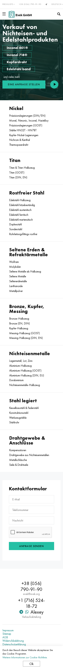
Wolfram (14, 262)
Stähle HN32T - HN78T (23, 130)
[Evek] (20, 14)
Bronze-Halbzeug (19, 318)
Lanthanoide (16, 286)
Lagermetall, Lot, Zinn (20, 360)
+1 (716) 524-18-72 (31, 603)
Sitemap (6, 634)
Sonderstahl (15, 229)
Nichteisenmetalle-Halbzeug (24, 385)
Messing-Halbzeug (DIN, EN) (26, 338)
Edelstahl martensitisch (21, 219)
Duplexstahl (15, 224)
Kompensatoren (17, 450)
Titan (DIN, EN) (18, 177)
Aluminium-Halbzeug (20, 365)
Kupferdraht (17, 62)
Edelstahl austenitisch (20, 210)
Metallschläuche (18, 460)
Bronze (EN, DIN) (19, 323)
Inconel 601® (17, 47)
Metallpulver (16, 291)
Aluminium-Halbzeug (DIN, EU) (26, 375)
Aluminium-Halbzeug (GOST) (25, 370)
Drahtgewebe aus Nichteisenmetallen (29, 455)
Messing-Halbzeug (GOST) (24, 333)
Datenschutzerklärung (14, 644)
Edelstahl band (19, 69)
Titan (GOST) (16, 172)
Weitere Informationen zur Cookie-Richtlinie (24, 657)
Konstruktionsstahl (18, 412)
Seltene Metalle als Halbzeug (25, 271)
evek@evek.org (31, 594)
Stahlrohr (14, 422)
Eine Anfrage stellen (24, 84)
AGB (5, 637)
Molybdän (15, 266)
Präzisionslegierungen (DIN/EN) (27, 115)
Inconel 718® (17, 54)
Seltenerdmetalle (18, 281)
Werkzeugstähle (17, 417)
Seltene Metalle (17, 276)
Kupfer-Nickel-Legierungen (23, 135)
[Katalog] (5, 14)
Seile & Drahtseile (18, 464)
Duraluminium (16, 380)
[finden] (59, 14)
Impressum (8, 630)
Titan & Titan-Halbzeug (22, 167)
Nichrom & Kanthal (19, 140)
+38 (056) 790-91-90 (30, 4)
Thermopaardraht (18, 144)
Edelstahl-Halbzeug (20, 200)
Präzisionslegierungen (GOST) (25, 125)
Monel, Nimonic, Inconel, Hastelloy (28, 120)
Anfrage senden (31, 546)
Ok (31, 663)
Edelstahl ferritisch (18, 214)
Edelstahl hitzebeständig (22, 205)
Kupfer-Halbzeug (18, 328)
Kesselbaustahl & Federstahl (24, 408)
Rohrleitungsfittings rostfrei (23, 234)
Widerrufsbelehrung (13, 641)
